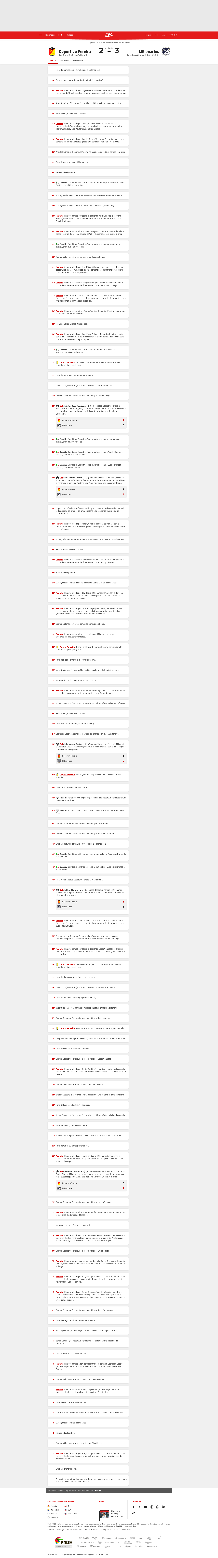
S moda (117, 1546)
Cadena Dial (118, 1542)
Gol (61, 405)
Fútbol (61, 35)
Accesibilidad (126, 1530)
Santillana (106, 1538)
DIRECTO (53, 61)
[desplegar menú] (40, 35)
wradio (100, 1542)
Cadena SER (132, 1538)
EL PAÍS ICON (107, 1546)
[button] (64, 1547)
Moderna (81, 1546)
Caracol (158, 1538)
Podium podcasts (95, 1546)
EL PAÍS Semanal (127, 1542)
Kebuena (147, 1542)
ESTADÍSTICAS (78, 61)
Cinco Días (108, 1542)
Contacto (50, 1530)
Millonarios (67, 425)
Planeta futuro (136, 1542)
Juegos (148, 35)
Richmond (157, 1542)
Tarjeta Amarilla (67, 362)
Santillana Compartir (121, 1538)
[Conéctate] (163, 35)
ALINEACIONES (65, 61)
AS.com (141, 1538)
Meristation (139, 1546)
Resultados (50, 35)
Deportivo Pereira (69, 420)
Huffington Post (87, 1542)
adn (149, 1538)
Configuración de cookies (110, 1530)
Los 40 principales (95, 1538)
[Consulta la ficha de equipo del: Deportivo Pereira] (59, 420)
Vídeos (70, 35)
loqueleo (128, 1546)
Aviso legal (60, 1530)
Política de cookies (91, 1530)
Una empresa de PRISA (63, 1541)
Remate (59, 90)
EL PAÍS (83, 1538)
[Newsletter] (156, 35)
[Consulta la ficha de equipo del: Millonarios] (59, 425)
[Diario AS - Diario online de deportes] (109, 35)
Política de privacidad (74, 1530)
